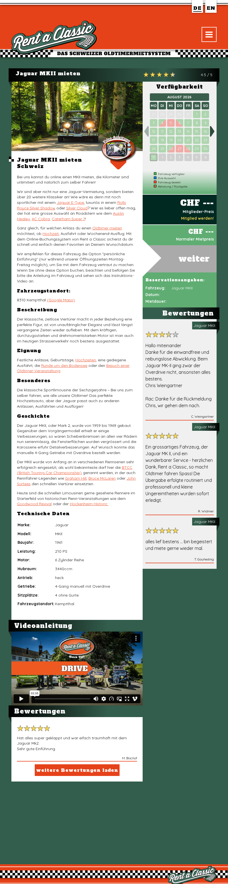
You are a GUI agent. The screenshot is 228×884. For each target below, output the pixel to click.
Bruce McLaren (102, 478)
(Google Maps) (61, 299)
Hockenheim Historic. (89, 503)
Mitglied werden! (197, 218)
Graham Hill (75, 478)
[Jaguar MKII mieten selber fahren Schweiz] (77, 116)
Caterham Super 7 (68, 218)
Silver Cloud (77, 208)
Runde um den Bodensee (64, 365)
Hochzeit (51, 233)
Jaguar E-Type (70, 202)
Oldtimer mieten (107, 228)
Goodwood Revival (34, 503)
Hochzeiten (85, 359)
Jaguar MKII (204, 325)
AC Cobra (41, 218)
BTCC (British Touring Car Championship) (74, 470)
